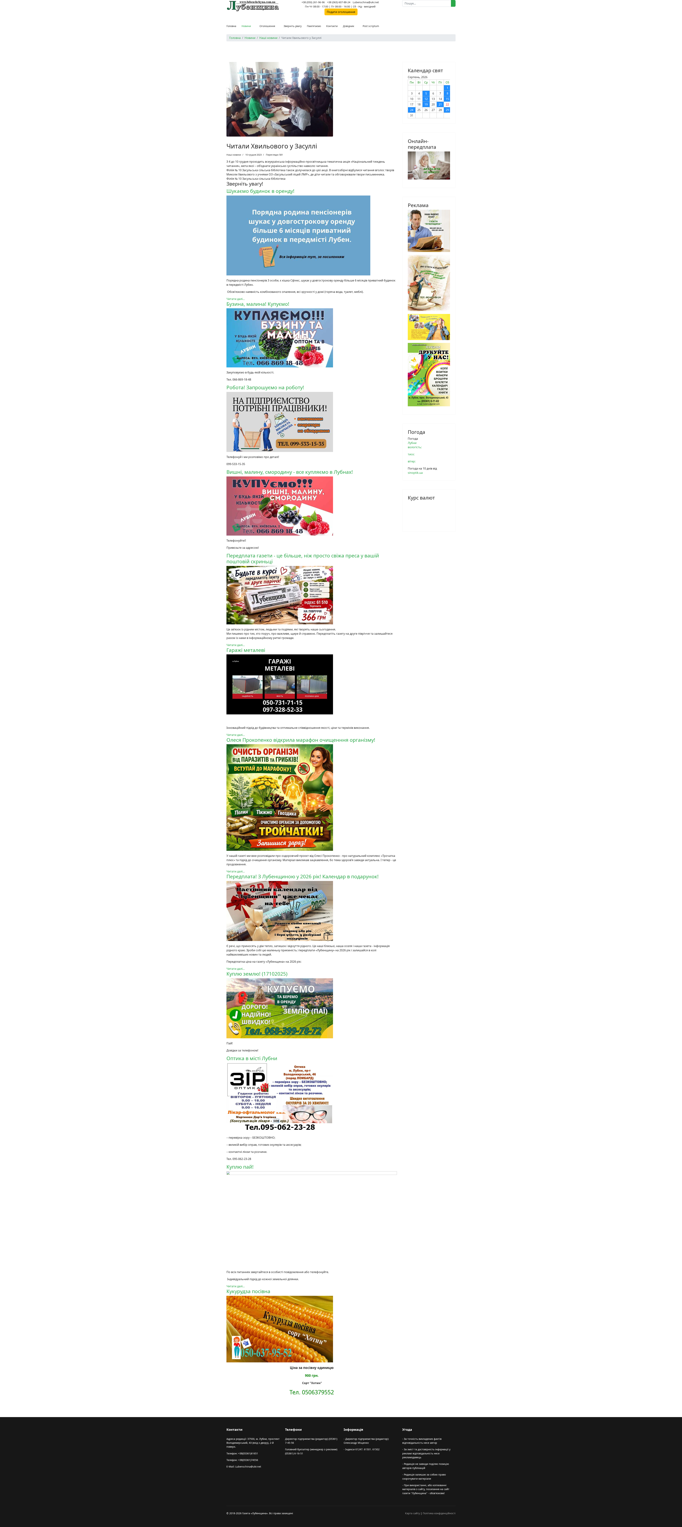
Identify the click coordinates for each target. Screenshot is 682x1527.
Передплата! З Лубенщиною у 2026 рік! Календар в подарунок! (302, 876)
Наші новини (233, 154)
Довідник (348, 26)
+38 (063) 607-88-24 (338, 2)
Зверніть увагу (293, 26)
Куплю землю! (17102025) (256, 973)
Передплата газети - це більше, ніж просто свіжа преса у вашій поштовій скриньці (302, 558)
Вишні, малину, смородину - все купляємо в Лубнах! (289, 471)
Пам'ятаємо (314, 26)
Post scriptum (371, 26)
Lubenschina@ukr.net (366, 2)
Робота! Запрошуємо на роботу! (265, 387)
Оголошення (267, 26)
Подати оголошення (341, 12)
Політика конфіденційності (439, 1513)
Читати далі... (235, 299)
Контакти (332, 26)
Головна (231, 26)
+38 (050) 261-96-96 (313, 2)
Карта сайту (412, 1513)
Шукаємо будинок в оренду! (260, 191)
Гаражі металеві (245, 650)
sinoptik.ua (415, 473)
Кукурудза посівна (248, 1291)
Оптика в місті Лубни (251, 1058)
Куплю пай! (240, 1166)
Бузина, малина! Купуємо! (257, 303)
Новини (246, 26)
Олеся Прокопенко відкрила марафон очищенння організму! (300, 739)
